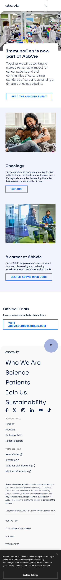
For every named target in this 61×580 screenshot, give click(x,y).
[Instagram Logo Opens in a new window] (23, 410)
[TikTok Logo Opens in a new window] (49, 410)
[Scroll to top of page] (51, 346)
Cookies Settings (30, 575)
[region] (30, 565)
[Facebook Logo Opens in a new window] (6, 410)
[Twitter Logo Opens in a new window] (14, 410)
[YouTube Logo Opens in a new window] (41, 410)
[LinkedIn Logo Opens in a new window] (32, 410)
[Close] (57, 554)
